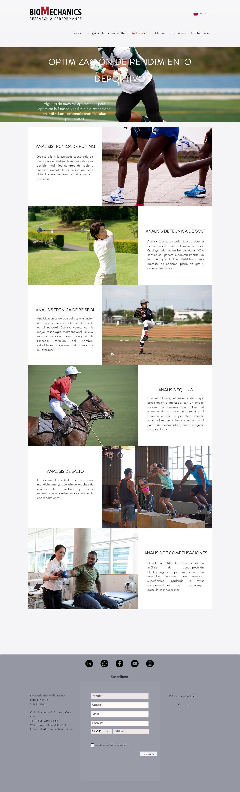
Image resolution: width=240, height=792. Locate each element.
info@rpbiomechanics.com (56, 729)
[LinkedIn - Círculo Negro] (89, 663)
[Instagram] (150, 663)
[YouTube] (135, 663)
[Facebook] (119, 663)
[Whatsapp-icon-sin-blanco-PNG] (104, 663)
